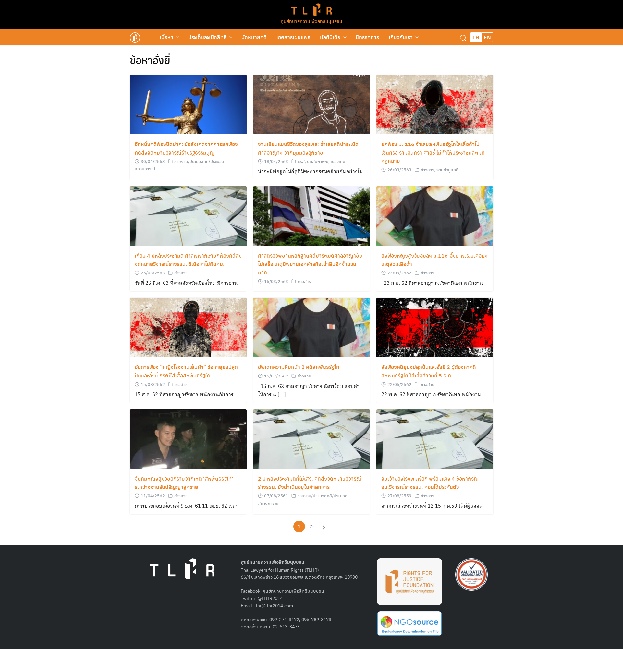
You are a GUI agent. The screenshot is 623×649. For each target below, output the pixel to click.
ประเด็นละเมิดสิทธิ (207, 37)
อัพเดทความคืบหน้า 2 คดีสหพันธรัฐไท (298, 367)
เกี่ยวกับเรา (401, 37)
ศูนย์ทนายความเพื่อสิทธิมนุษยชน (311, 21)
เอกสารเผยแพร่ (293, 37)
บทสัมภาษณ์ (317, 161)
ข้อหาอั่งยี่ (150, 59)
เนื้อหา (166, 37)
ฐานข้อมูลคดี (447, 170)
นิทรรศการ (367, 37)
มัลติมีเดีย (330, 37)
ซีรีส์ (301, 161)
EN (487, 37)
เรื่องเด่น (338, 161)
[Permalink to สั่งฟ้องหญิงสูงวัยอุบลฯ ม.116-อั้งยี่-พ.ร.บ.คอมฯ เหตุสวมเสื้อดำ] (434, 216)
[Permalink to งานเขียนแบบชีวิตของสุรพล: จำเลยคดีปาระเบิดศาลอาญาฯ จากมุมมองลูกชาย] (311, 105)
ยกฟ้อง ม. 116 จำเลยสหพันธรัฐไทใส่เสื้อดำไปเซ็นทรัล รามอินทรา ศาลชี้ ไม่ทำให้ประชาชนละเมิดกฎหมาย (433, 152)
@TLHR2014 (270, 598)
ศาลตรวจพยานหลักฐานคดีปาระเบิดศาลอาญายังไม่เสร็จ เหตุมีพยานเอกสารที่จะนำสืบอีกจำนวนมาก (310, 264)
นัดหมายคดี (254, 37)
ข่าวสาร (427, 170)
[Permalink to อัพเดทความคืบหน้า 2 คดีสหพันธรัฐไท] (311, 328)
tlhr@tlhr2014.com (273, 605)
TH (475, 37)
